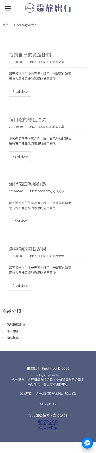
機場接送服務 (16, 324)
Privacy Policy (48, 404)
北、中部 (13, 331)
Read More (20, 91)
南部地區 (13, 337)
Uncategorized (25, 25)
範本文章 (58, 62)
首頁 (5, 25)
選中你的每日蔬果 (27, 248)
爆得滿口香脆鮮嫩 (27, 184)
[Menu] (8, 8)
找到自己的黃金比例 (30, 54)
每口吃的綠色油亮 (27, 119)
